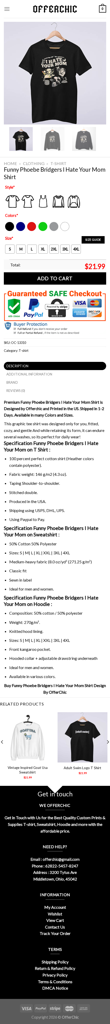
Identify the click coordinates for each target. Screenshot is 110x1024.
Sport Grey (54, 230)
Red (30, 230)
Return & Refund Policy (55, 968)
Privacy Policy (55, 974)
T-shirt (58, 163)
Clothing (34, 163)
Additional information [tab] (29, 374)
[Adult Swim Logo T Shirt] (82, 737)
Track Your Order (55, 933)
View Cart (55, 920)
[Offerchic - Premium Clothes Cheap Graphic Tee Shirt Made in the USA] (55, 9)
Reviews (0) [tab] (15, 391)
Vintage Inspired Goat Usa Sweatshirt (28, 770)
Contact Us (55, 926)
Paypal (26, 519)
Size (9, 238)
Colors (11, 215)
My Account (55, 907)
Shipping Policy (55, 961)
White (65, 230)
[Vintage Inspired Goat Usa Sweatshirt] (27, 737)
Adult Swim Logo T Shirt (82, 768)
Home (10, 163)
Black (9, 230)
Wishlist (55, 913)
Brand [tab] (12, 382)
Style (10, 187)
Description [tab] (17, 366)
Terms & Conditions (55, 981)
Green (43, 230)
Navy (20, 230)
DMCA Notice (55, 988)
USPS (40, 510)
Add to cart (54, 278)
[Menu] (7, 9)
